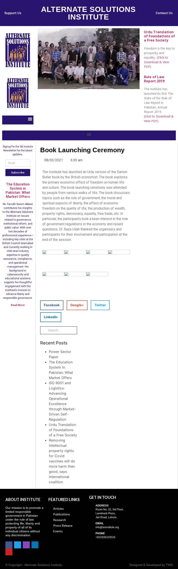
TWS (169, 565)
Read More (18, 305)
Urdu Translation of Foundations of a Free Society (63, 429)
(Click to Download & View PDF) (156, 62)
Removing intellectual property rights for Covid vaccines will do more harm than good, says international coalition (62, 461)
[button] (13, 13)
